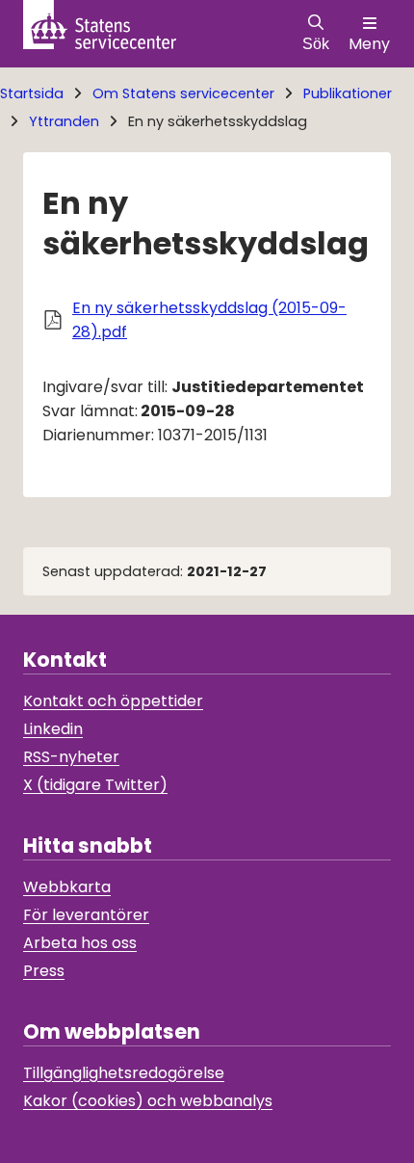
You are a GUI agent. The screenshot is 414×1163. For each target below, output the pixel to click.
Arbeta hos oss (80, 943)
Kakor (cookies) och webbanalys (147, 1101)
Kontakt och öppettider (113, 701)
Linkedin (53, 729)
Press (44, 971)
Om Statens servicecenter (183, 93)
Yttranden (64, 121)
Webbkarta (67, 887)
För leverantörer (86, 915)
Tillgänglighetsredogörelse (123, 1073)
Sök (315, 44)
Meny (369, 44)
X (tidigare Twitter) (95, 785)
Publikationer (347, 93)
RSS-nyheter (71, 757)
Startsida (32, 93)
